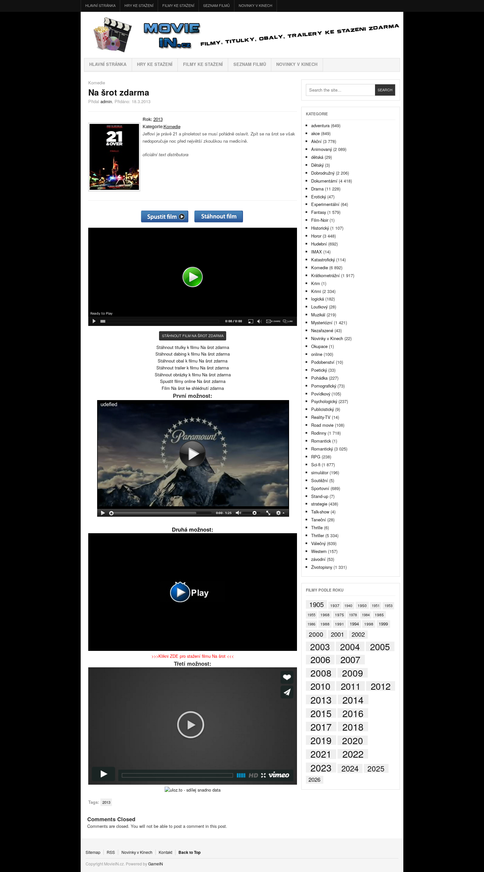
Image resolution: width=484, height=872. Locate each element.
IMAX (316, 251)
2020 (352, 740)
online (316, 354)
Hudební (319, 244)
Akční (316, 141)
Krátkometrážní (325, 275)
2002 (358, 634)
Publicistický (322, 409)
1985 (379, 614)
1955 (311, 614)
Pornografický (323, 386)
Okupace (319, 346)
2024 (350, 768)
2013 (158, 119)
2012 (380, 686)
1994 (354, 624)
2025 (376, 768)
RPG (315, 456)
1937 (334, 605)
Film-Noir (319, 220)
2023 (321, 767)
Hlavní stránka (100, 5)
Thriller (317, 535)
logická (317, 299)
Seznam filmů (216, 5)
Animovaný (321, 149)
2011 (351, 686)
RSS (111, 852)
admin (106, 101)
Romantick (321, 441)
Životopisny (321, 567)
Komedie (96, 82)
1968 (325, 614)
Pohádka (319, 378)
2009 (352, 673)
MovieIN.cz (242, 35)
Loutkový (319, 307)
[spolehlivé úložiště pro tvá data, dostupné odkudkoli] (193, 790)
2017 (321, 727)
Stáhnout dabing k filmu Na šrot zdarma (192, 354)
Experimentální (325, 204)
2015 (321, 713)
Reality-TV (321, 417)
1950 (362, 605)
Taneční (318, 519)
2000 (316, 634)
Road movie (322, 425)
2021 (321, 754)
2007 (350, 659)
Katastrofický (323, 259)
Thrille (317, 527)
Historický (320, 228)
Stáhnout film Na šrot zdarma (193, 335)
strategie (319, 504)
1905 (316, 604)
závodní (318, 559)
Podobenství (323, 362)
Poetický (319, 370)
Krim (315, 283)
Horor (316, 236)
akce (315, 133)
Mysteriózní (322, 322)
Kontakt (165, 852)
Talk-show (320, 512)
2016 (352, 713)
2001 (337, 634)
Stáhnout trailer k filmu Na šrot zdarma (192, 367)
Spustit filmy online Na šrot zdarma (193, 381)
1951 (376, 605)
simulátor (319, 472)
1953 (388, 605)
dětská (317, 157)
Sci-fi (315, 464)
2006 (320, 659)
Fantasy (318, 212)
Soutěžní (319, 480)
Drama (317, 189)
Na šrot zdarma (118, 92)
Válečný (318, 543)
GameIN (155, 863)
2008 (321, 673)
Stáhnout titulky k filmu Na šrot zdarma (192, 347)
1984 (366, 614)
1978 (353, 614)
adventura (320, 125)
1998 (368, 623)
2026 (314, 779)
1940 (348, 605)
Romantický (322, 449)
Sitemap (93, 852)
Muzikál (318, 314)
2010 (320, 686)
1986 (311, 624)
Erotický (318, 196)
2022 (352, 754)
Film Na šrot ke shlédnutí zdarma (193, 388)
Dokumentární (324, 181)
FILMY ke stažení (178, 5)
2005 (380, 646)
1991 (339, 623)
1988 (325, 623)
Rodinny (318, 433)
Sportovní (320, 488)
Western (319, 551)
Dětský (317, 165)
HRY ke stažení (138, 5)
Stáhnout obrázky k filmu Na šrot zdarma (193, 374)
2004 (350, 646)
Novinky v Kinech (255, 5)
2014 (352, 700)
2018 (352, 726)
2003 (320, 646)
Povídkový (320, 394)
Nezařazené (322, 330)
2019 (321, 740)
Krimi (316, 291)
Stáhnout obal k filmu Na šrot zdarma (193, 361)
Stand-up (319, 496)
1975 (339, 614)
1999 (383, 624)
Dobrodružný (323, 173)
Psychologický (324, 401)
